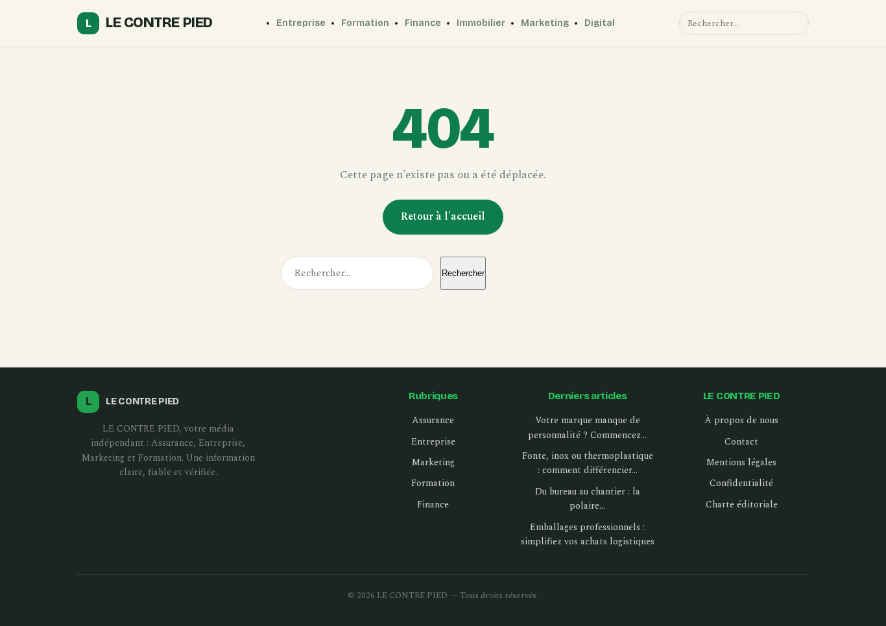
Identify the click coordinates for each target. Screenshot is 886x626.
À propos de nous (741, 420)
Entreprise (301, 23)
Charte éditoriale (742, 504)
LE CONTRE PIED (149, 22)
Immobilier (481, 23)
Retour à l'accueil (443, 216)
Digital (599, 23)
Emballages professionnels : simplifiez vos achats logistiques (587, 534)
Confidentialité (741, 483)
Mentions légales (741, 462)
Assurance (433, 420)
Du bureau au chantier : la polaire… (587, 499)
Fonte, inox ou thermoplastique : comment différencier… (587, 463)
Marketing (545, 23)
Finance (423, 23)
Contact (741, 441)
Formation (365, 23)
